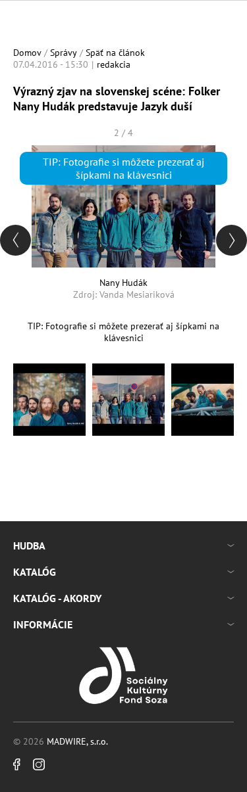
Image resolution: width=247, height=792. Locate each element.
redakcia (113, 64)
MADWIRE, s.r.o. (77, 741)
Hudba (29, 545)
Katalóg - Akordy (57, 598)
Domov (27, 52)
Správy (63, 52)
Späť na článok (115, 52)
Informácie (42, 624)
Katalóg (34, 571)
